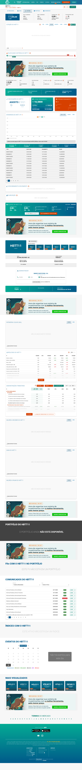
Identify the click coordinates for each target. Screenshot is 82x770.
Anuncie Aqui (53, 749)
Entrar (74, 2)
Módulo (30, 752)
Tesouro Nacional (55, 741)
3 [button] (13, 180)
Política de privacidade (43, 749)
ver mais (41, 379)
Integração (29, 755)
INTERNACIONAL (26, 2)
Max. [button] (74, 114)
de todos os (48, 213)
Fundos (42, 2)
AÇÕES (33, 2)
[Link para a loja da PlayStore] (36, 730)
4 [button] (15, 180)
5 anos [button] (65, 24)
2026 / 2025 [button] (63, 114)
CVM (50, 741)
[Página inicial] (7, 2)
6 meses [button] (56, 24)
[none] (41, 69)
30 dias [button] (51, 24)
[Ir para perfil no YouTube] (38, 736)
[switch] (41, 48)
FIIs (38, 2)
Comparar (73, 6)
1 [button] (9, 617)
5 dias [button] (47, 24)
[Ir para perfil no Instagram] (42, 736)
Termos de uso (41, 751)
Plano (29, 749)
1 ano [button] (61, 24)
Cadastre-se (66, 2)
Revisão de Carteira (55, 2)
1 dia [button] (43, 24)
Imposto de (30, 754)
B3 (47, 741)
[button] (14, 2)
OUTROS (47, 2)
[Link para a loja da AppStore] (45, 730)
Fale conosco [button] (42, 752)
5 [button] (18, 617)
